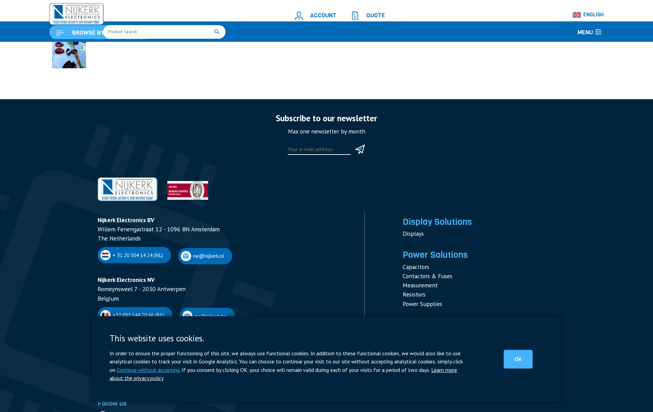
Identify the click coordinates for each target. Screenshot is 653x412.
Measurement (418, 313)
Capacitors (414, 297)
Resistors (413, 321)
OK (524, 364)
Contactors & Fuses (424, 305)
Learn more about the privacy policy (326, 379)
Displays (412, 268)
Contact (106, 406)
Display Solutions (433, 258)
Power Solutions (431, 288)
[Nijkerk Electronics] (69, 12)
